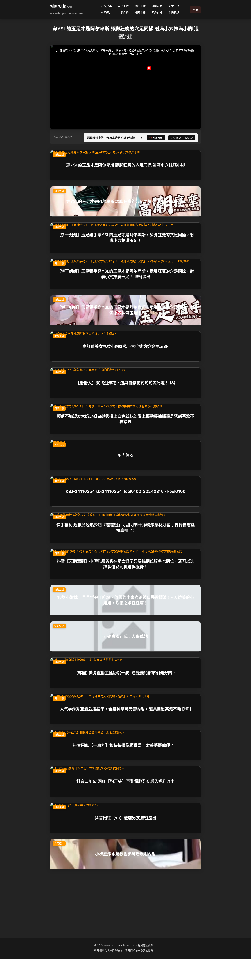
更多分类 (106, 6)
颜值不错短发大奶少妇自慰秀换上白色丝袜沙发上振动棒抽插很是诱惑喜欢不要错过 (125, 419)
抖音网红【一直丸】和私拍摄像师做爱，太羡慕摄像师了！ (125, 745)
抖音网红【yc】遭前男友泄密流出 (125, 817)
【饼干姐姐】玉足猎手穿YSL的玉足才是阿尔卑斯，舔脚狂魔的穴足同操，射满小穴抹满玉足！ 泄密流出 (125, 274)
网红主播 (140, 6)
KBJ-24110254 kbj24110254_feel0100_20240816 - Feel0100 (126, 491)
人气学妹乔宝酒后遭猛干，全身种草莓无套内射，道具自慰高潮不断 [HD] (125, 708)
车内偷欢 (125, 455)
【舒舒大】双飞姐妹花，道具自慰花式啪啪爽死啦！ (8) (125, 382)
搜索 (195, 10)
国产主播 (123, 6)
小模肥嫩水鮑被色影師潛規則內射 (125, 853)
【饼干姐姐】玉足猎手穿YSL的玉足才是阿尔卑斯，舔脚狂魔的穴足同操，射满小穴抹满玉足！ (125, 237)
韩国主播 (140, 12)
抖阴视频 (58, 6)
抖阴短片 (106, 12)
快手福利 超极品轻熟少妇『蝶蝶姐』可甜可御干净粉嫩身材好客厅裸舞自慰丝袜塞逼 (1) (125, 527)
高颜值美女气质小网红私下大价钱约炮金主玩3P (125, 346)
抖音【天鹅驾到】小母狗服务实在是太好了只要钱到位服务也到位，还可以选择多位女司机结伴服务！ (125, 564)
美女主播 (173, 6)
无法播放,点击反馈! (182, 138)
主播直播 (123, 12)
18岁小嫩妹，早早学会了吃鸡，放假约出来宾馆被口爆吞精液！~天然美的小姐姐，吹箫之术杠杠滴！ (125, 600)
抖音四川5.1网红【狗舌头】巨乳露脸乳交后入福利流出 (125, 781)
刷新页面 (157, 138)
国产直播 (156, 12)
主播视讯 (173, 12)
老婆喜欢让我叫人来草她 (125, 636)
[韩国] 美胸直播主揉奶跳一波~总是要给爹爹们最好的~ (125, 672)
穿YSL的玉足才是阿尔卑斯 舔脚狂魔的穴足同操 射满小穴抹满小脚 (125, 165)
